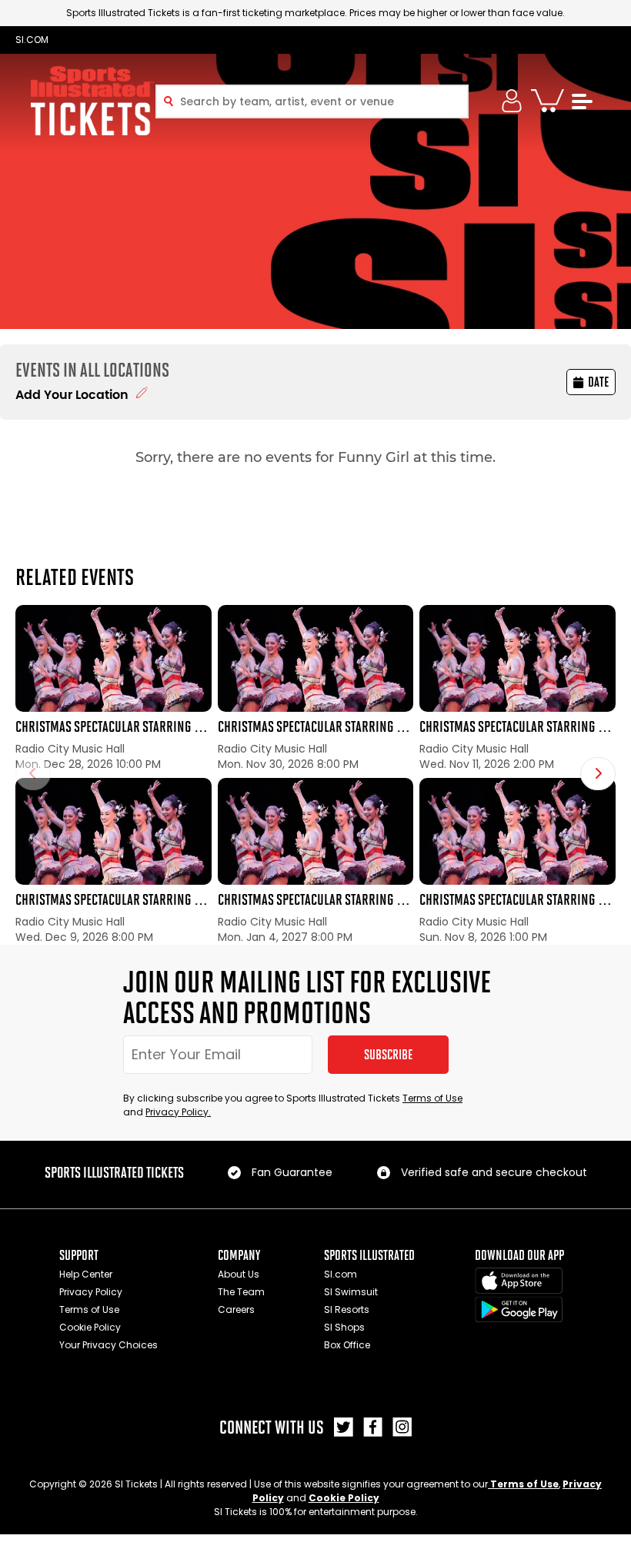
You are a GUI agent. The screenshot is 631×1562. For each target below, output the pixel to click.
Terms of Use (432, 1098)
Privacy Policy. (178, 1111)
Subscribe (388, 1054)
